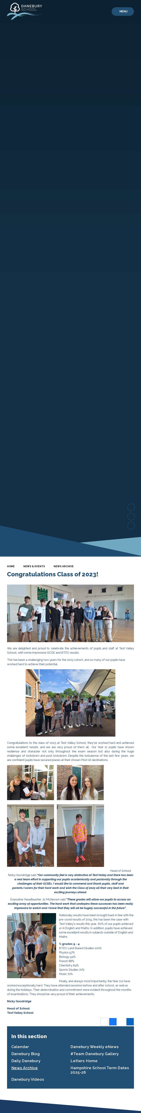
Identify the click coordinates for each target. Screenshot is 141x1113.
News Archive (64, 566)
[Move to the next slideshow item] (131, 507)
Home (11, 566)
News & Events (34, 566)
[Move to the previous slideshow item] (131, 516)
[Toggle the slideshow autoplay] (131, 526)
